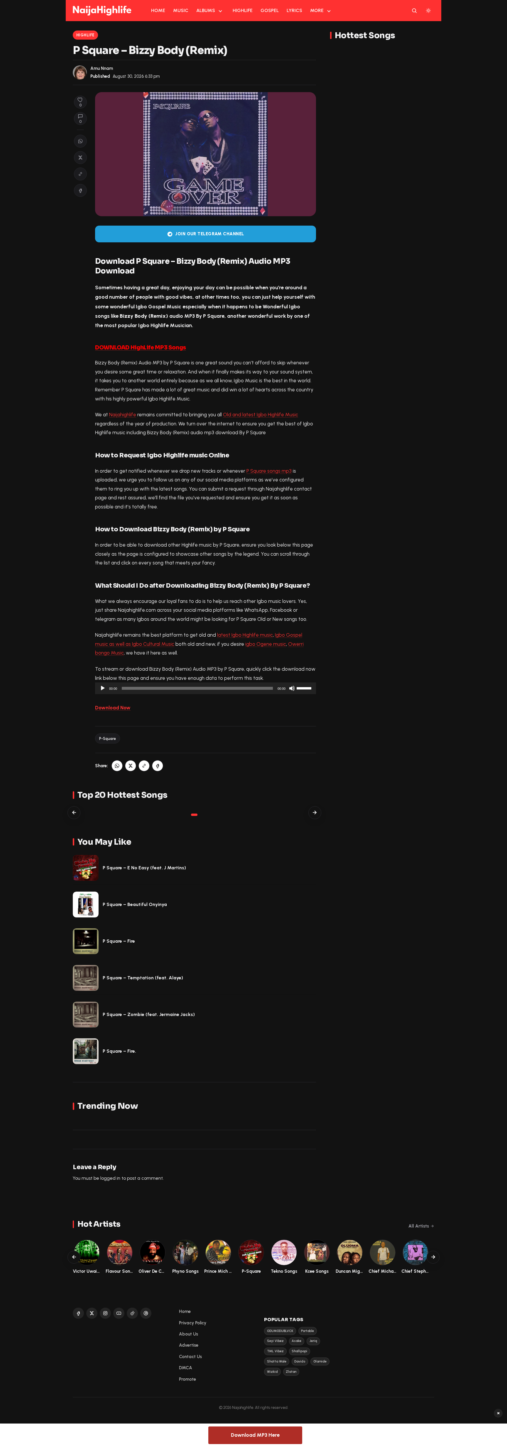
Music (180, 10)
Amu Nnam (101, 68)
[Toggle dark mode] (428, 10)
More (317, 10)
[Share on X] (80, 157)
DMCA (185, 1367)
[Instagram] (105, 1313)
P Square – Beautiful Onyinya (135, 904)
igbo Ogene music (265, 644)
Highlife (243, 10)
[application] (205, 688)
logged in (110, 1178)
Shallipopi (299, 1351)
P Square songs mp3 (269, 471)
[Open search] (414, 10)
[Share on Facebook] (80, 190)
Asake (296, 1341)
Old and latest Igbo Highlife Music (260, 414)
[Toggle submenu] (220, 10)
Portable (307, 1331)
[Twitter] (91, 1313)
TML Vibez (275, 1351)
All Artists (418, 1226)
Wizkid (272, 1372)
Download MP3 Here (255, 1435)
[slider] (305, 687)
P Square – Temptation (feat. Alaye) (143, 978)
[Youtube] (118, 1313)
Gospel (270, 10)
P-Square (107, 738)
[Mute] (292, 688)
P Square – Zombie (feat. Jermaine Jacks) (149, 1014)
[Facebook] (78, 1313)
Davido (299, 1361)
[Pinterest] (145, 1313)
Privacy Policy (192, 1323)
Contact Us (190, 1356)
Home (158, 10)
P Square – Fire (119, 941)
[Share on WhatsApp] (80, 141)
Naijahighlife (122, 414)
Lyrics (294, 10)
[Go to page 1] (194, 815)
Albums (205, 10)
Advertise (188, 1345)
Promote (187, 1379)
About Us (188, 1334)
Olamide (320, 1361)
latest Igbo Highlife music (245, 635)
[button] (80, 174)
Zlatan (291, 1372)
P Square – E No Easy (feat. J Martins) (144, 867)
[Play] (103, 688)
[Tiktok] (132, 1313)
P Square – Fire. (119, 1051)
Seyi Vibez (275, 1341)
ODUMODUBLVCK (280, 1331)
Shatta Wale (276, 1361)
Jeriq (313, 1341)
